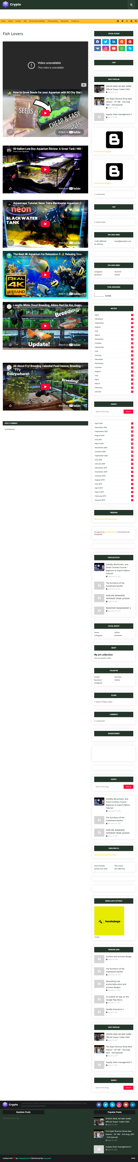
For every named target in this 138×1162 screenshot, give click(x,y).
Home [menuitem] (7, 14)
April (114, 315)
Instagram (98, 272)
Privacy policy (53, 21)
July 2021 (114, 440)
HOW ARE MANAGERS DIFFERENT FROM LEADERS (118, 597)
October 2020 (114, 452)
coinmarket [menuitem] (32, 14)
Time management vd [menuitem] (75, 14)
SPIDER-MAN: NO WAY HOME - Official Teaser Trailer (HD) (119, 88)
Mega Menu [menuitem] (49, 14)
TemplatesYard (24, 1158)
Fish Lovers (118, 866)
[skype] (135, 21)
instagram (98, 635)
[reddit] (121, 41)
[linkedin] (113, 41)
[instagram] (126, 21)
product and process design (119, 956)
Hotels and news (100, 869)
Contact (18, 21)
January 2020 (114, 464)
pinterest (118, 635)
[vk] (97, 48)
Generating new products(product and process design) (116, 984)
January (114, 355)
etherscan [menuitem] (93, 14)
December (114, 319)
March (114, 335)
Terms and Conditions (37, 21)
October (114, 343)
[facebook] (118, 21)
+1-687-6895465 (100, 241)
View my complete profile (102, 658)
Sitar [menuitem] (60, 14)
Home (3, 21)
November (114, 339)
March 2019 (114, 492)
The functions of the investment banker (115, 584)
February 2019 (114, 496)
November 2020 (114, 448)
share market (99, 866)
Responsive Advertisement (105, 519)
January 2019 (114, 500)
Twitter (117, 275)
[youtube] (113, 48)
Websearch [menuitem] (109, 14)
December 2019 (114, 468)
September (114, 323)
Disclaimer (65, 21)
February (114, 388)
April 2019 (114, 488)
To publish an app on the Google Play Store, (117, 998)
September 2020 (114, 456)
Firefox (97, 677)
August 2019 (114, 480)
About (10, 21)
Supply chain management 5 (119, 114)
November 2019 (114, 472)
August (114, 327)
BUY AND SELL (119, 869)
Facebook (98, 275)
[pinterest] (131, 21)
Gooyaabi (98, 534)
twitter (117, 632)
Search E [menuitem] (17, 14)
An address (98, 244)
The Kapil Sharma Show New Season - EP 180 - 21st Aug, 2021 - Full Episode (119, 102)
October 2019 (114, 476)
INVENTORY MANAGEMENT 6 (118, 608)
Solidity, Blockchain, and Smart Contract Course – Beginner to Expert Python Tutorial (118, 569)
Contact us (75, 21)
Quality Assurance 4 (115, 1009)
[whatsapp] (121, 48)
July (114, 331)
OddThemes (110, 532)
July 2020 (114, 460)
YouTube (117, 272)
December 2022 (114, 427)
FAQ (25, 21)
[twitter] (122, 21)
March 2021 (114, 444)
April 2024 (114, 423)
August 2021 (114, 435)
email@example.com (122, 241)
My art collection (103, 654)
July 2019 (114, 484)
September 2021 (114, 431)
